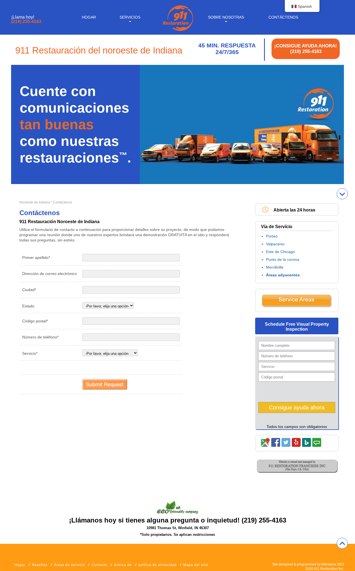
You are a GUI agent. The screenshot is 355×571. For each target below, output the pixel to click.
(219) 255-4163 (26, 21)
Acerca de (123, 565)
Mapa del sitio (195, 565)
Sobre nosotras (226, 17)
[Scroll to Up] (342, 543)
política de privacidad (157, 565)
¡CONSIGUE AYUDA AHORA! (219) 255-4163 (305, 48)
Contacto (99, 565)
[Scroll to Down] (342, 193)
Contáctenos (283, 17)
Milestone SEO (332, 564)
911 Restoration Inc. (329, 569)
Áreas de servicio (69, 565)
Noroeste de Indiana (34, 202)
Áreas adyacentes (283, 275)
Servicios (130, 17)
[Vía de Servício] (297, 306)
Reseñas (39, 565)
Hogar (89, 17)
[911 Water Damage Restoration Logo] (177, 31)
